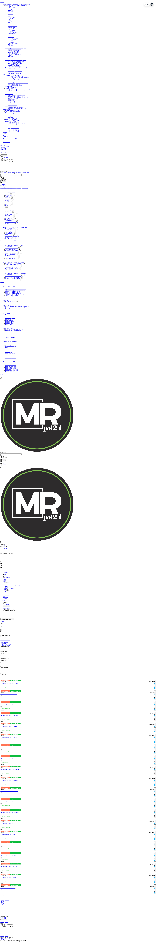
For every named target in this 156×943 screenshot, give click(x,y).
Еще (6, 206)
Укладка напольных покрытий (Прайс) (11, 138)
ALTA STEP (10, 14)
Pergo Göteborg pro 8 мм (13, 98)
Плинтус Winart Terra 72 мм (13, 131)
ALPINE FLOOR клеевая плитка (14, 49)
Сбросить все (7, 635)
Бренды (2, 903)
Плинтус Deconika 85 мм (13, 126)
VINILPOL (10, 21)
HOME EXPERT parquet (13, 43)
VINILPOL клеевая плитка (13, 59)
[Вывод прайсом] (9, 676)
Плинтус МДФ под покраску (11, 119)
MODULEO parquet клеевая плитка (15, 72)
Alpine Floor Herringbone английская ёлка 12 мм (18, 78)
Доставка (5, 140)
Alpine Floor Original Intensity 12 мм (15, 85)
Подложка (5, 132)
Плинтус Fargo (11, 117)
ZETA (9, 22)
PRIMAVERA (11, 10)
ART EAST (10, 15)
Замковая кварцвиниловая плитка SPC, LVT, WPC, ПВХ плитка (16, 4)
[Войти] (1, 563)
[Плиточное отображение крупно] (1, 676)
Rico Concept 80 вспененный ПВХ (12, 110)
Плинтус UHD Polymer (12, 118)
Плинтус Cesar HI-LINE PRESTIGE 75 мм (16, 123)
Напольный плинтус (7, 109)
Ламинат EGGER (9, 86)
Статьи (1, 905)
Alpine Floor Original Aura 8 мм (14, 84)
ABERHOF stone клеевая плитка (14, 62)
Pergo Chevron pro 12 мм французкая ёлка (16, 95)
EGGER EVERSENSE (12, 87)
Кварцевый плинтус (9, 112)
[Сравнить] (155, 686)
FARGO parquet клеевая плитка (14, 73)
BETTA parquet (11, 42)
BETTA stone (10, 31)
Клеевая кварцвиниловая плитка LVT (11, 46)
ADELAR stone (11, 29)
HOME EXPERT (11, 18)
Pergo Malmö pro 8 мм (12, 100)
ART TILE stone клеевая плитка (14, 66)
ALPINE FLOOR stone (12, 26)
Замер (4, 139)
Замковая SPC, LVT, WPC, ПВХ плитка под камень (16, 23)
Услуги (1, 904)
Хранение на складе (7, 142)
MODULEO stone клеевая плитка (15, 63)
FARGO (9, 6)
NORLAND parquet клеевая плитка (15, 71)
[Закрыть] (1, 567)
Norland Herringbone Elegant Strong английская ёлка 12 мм (20, 89)
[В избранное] (155, 682)
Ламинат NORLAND (9, 88)
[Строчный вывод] (7, 676)
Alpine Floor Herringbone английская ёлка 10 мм (18, 83)
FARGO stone (10, 25)
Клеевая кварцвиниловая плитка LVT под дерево (15, 48)
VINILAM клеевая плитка (13, 51)
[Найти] (5, 181)
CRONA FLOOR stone (12, 32)
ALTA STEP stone (11, 30)
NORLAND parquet (12, 45)
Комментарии (5, 895)
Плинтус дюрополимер (10, 116)
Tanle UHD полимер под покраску (12, 111)
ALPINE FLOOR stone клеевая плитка (16, 61)
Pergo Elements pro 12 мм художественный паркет (18, 97)
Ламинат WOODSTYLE (10, 106)
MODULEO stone (11, 34)
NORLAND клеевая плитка (13, 57)
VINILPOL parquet (11, 41)
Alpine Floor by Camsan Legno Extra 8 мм (16, 80)
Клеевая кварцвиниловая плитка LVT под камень (15, 60)
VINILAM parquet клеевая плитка (15, 69)
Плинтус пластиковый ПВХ (11, 121)
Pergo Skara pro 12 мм (12, 101)
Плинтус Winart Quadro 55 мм (14, 129)
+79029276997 (3, 152)
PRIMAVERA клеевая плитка (14, 52)
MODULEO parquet (12, 44)
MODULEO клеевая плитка (13, 56)
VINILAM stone (11, 28)
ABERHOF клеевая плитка (13, 50)
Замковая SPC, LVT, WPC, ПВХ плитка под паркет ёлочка (17, 35)
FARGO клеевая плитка (13, 55)
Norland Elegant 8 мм (12, 91)
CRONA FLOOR (11, 17)
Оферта (2, 939)
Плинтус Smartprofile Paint (13, 120)
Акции (1, 902)
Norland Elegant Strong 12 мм (14, 92)
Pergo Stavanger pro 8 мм (13, 103)
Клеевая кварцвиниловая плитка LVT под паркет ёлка (16, 67)
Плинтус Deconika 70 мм (13, 125)
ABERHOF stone (11, 27)
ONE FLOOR (10, 20)
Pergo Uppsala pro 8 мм (12, 105)
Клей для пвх (5, 133)
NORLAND (10, 19)
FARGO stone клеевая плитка (14, 65)
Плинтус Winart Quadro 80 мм (14, 130)
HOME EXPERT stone (12, 33)
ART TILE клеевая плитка (13, 53)
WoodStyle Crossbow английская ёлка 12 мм (17, 108)
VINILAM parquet (11, 40)
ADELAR (10, 12)
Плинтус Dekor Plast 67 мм (13, 128)
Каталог (2, 901)
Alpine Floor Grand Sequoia (13, 113)
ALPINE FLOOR (11, 7)
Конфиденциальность (5, 938)
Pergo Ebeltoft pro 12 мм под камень (15, 96)
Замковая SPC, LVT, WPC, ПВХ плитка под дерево (16, 5)
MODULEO (10, 11)
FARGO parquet (11, 37)
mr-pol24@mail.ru (4, 157)
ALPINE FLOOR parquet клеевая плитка (16, 68)
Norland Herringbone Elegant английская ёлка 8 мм (18, 90)
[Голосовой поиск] (2, 181)
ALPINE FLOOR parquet (13, 38)
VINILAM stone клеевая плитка (14, 64)
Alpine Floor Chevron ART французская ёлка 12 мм (18, 77)
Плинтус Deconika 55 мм (13, 124)
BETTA (9, 16)
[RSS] (0, 631)
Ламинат (5, 74)
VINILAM (10, 9)
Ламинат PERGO (9, 94)
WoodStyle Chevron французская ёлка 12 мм (17, 107)
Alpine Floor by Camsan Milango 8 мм (15, 76)
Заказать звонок (4, 155)
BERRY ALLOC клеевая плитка (14, 54)
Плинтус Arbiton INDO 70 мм (14, 122)
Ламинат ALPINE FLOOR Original (12, 75)
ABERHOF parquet (12, 39)
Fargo (9, 114)
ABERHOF (10, 8)
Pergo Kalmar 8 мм (11, 99)
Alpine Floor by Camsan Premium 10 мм (16, 82)
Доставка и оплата (4, 906)
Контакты (2, 907)
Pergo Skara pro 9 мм (12, 102)
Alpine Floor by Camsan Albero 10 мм (15, 79)
